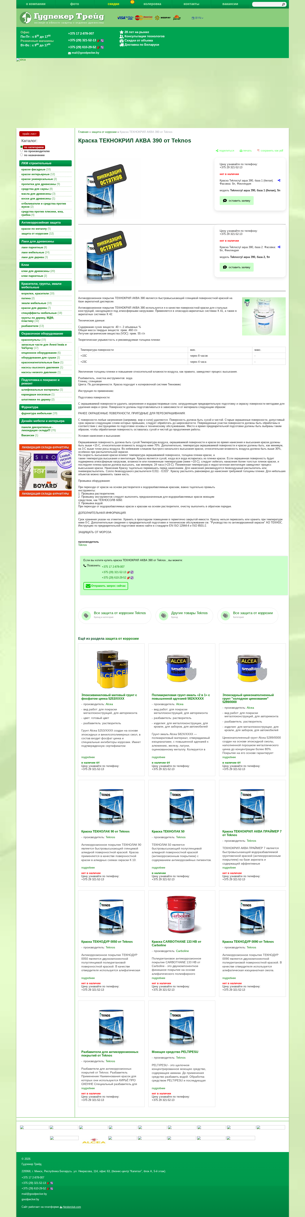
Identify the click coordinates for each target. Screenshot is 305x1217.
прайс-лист (29, 133)
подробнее (88, 757)
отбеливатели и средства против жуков (43, 205)
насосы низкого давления (40, 372)
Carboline (182, 951)
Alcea (109, 704)
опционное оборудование (40, 352)
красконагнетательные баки (41, 362)
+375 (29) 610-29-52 (82, 47)
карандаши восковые (37, 394)
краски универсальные (38, 179)
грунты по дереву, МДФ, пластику (37, 319)
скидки (113, 4)
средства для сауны (36, 188)
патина (27, 298)
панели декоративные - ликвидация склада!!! (38, 429)
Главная (83, 131)
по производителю (37, 151)
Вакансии (29, 435)
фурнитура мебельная (38, 413)
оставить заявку (239, 200)
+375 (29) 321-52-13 (82, 40)
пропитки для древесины (40, 184)
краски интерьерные (37, 174)
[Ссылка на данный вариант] (279, 180)
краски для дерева (35, 307)
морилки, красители (37, 293)
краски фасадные (35, 169)
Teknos (82, 544)
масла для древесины (38, 193)
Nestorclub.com (72, 1206)
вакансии (230, 4)
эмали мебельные (36, 303)
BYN (198, 17)
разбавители (32, 326)
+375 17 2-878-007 (81, 33)
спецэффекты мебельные (41, 313)
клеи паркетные (33, 275)
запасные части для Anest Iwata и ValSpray (44, 346)
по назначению (34, 155)
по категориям (34, 147)
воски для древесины (37, 198)
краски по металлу (35, 228)
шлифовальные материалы (41, 389)
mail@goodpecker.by (34, 1193)
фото (74, 4)
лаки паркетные (33, 247)
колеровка (152, 4)
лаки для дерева (34, 257)
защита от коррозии (37, 233)
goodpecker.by (30, 1199)
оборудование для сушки (40, 357)
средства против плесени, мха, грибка (42, 213)
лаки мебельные (35, 252)
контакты (191, 4)
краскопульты (33, 339)
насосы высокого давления (41, 367)
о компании (35, 4)
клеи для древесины (37, 271)
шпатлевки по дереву (37, 399)
